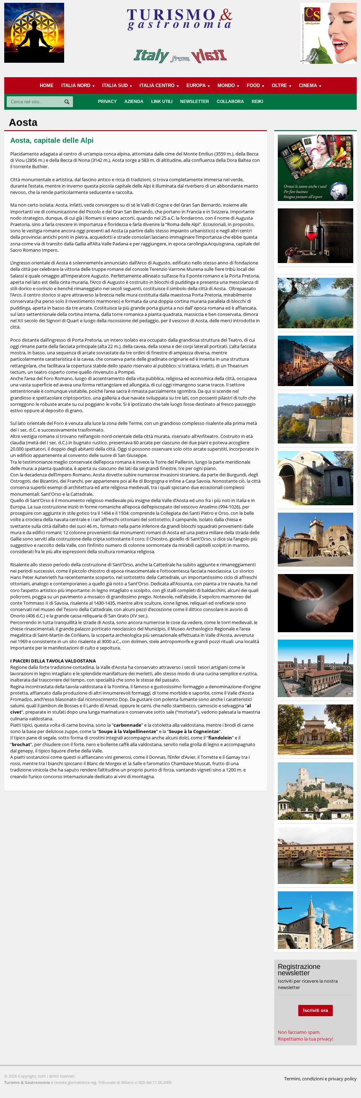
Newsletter (194, 101)
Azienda (133, 101)
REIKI (257, 101)
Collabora (230, 101)
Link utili (161, 101)
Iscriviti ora (315, 1010)
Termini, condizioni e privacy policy (320, 1078)
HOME (47, 85)
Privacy (107, 101)
